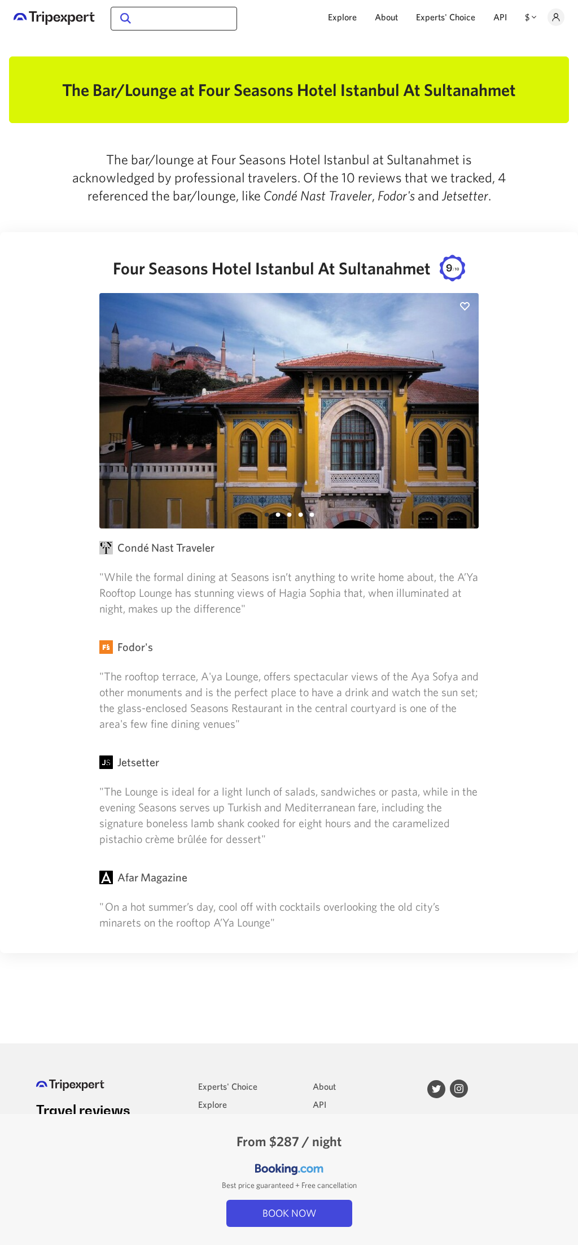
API (500, 17)
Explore (342, 17)
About (386, 17)
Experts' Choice (445, 17)
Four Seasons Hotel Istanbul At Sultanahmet (286, 268)
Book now (289, 1213)
